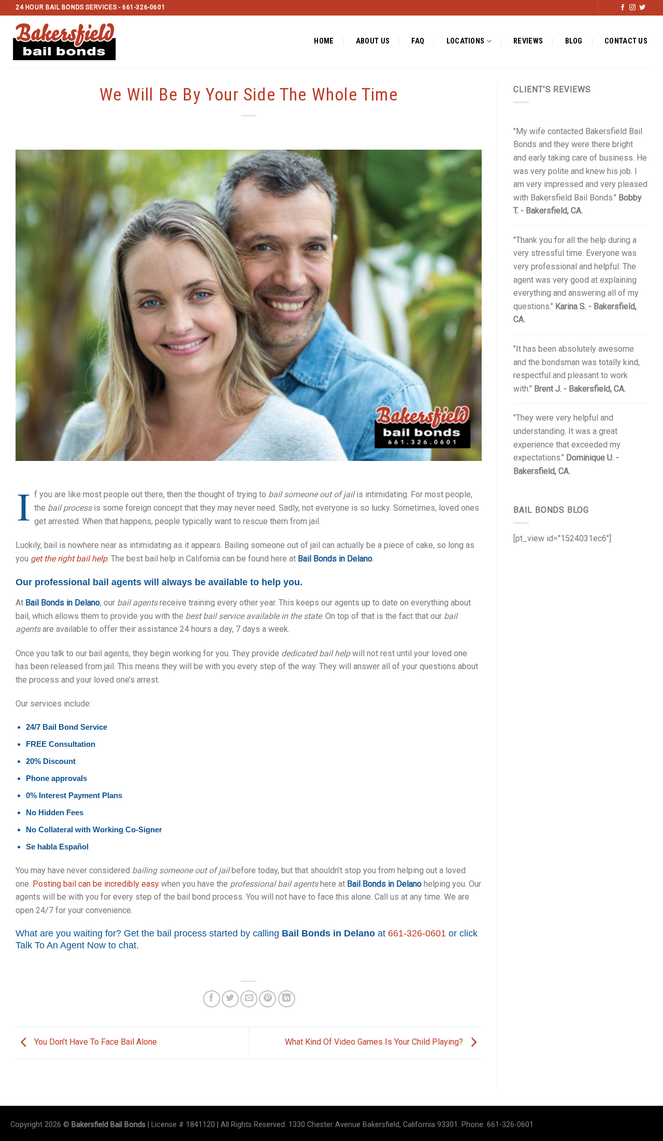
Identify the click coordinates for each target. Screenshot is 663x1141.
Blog (574, 41)
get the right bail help (69, 559)
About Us (373, 41)
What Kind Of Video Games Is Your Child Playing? (375, 1042)
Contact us (625, 41)
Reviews (528, 41)
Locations (465, 41)
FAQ (417, 41)
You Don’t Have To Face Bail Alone (94, 1042)
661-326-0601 (417, 933)
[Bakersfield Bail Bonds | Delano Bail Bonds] (73, 41)
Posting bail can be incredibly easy (96, 884)
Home (324, 41)
